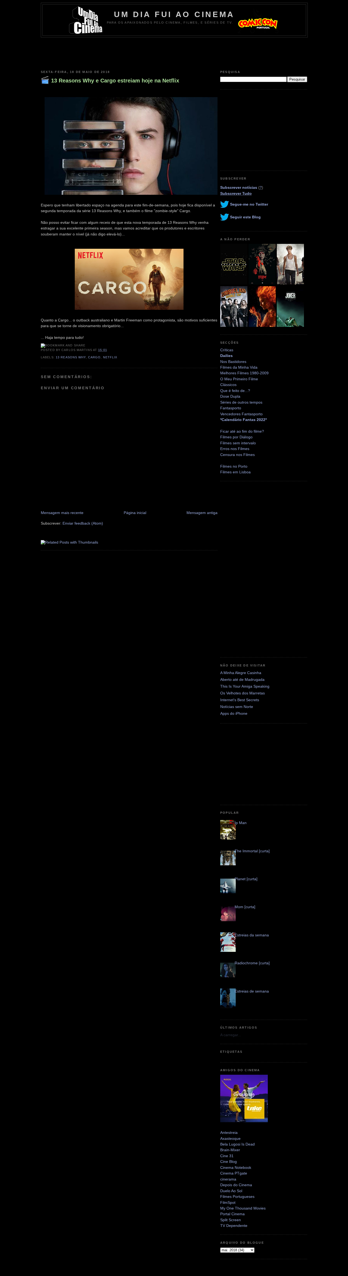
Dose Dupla (230, 396)
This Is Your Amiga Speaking (244, 686)
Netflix (110, 357)
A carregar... (230, 1035)
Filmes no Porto (233, 466)
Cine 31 (227, 1156)
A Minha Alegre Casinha (240, 673)
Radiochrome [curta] (252, 963)
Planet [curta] (246, 879)
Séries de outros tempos (241, 402)
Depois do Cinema (236, 1185)
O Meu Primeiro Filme (239, 379)
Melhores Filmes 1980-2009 (244, 373)
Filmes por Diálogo (236, 437)
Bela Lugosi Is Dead (237, 1144)
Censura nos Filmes (237, 454)
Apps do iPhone (233, 713)
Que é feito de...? (235, 390)
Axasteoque (230, 1138)
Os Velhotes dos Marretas (242, 693)
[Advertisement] (174, 52)
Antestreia (229, 1132)
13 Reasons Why (71, 357)
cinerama (228, 1179)
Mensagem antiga (202, 513)
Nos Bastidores (233, 361)
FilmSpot (227, 1202)
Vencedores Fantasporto (241, 414)
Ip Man (241, 823)
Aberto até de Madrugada (242, 679)
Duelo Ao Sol (231, 1191)
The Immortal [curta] (252, 851)
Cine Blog (228, 1161)
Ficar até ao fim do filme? (242, 431)
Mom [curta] (245, 907)
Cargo (94, 357)
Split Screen (230, 1220)
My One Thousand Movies (243, 1208)
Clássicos (228, 384)
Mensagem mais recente (62, 513)
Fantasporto (230, 408)
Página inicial (135, 513)
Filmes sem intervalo (238, 443)
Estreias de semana (252, 991)
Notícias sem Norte (236, 706)
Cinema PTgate (233, 1173)
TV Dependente (233, 1225)
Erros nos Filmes (234, 448)
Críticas (226, 350)
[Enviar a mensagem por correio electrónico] (108, 350)
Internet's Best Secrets (239, 700)
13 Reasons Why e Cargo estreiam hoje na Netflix (115, 81)
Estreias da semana (252, 935)
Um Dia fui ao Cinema (174, 14)
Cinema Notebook (235, 1167)
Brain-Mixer (230, 1150)
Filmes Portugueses (237, 1196)
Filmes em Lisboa (235, 472)
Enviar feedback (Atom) (83, 523)
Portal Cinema (232, 1214)
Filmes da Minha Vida (238, 367)
